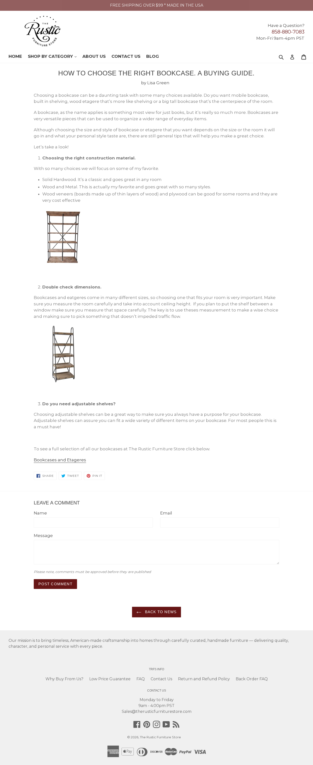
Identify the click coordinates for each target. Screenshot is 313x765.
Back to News (160, 612)
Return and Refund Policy (204, 679)
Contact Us (126, 56)
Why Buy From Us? (64, 679)
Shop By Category (54, 56)
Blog (152, 56)
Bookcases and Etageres (60, 459)
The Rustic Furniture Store (160, 737)
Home (15, 56)
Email (166, 513)
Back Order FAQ (252, 679)
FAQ (140, 679)
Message (43, 535)
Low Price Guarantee (110, 679)
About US (94, 56)
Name (40, 513)
